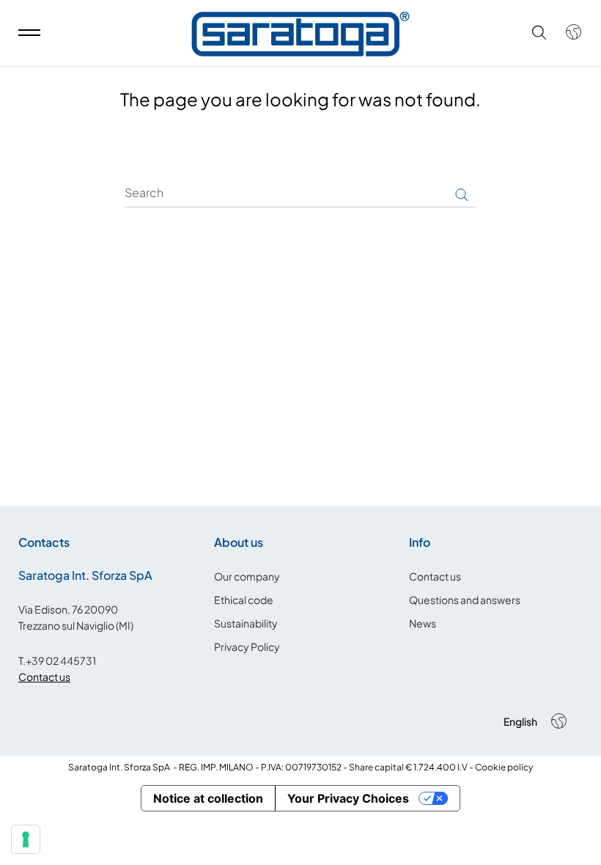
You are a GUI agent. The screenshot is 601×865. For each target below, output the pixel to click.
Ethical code (243, 599)
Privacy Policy (247, 646)
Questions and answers (464, 599)
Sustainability (246, 623)
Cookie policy (504, 767)
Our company (247, 576)
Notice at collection (208, 798)
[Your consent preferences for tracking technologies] (26, 839)
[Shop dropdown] (566, 32)
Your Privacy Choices (348, 798)
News (422, 623)
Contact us (44, 676)
